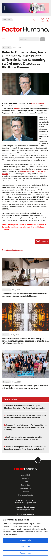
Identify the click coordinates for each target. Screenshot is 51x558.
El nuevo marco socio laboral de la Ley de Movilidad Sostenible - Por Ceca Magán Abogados (24, 406)
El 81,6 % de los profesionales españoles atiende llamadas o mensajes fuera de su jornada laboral (25, 447)
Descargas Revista (25, 495)
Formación (25, 485)
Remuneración (25, 488)
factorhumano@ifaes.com (25, 503)
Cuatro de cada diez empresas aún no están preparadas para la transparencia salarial (23, 438)
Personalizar (25, 546)
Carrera (26, 482)
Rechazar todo (25, 553)
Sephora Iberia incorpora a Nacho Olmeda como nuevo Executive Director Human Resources (25, 416)
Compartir (44, 241)
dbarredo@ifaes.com (25, 509)
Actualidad (25, 475)
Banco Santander (37, 103)
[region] (25, 537)
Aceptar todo (25, 540)
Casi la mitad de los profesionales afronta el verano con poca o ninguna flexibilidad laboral (24, 295)
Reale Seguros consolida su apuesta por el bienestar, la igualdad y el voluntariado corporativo (25, 387)
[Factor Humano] (25, 29)
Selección (25, 491)
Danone (17, 108)
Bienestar (25, 478)
